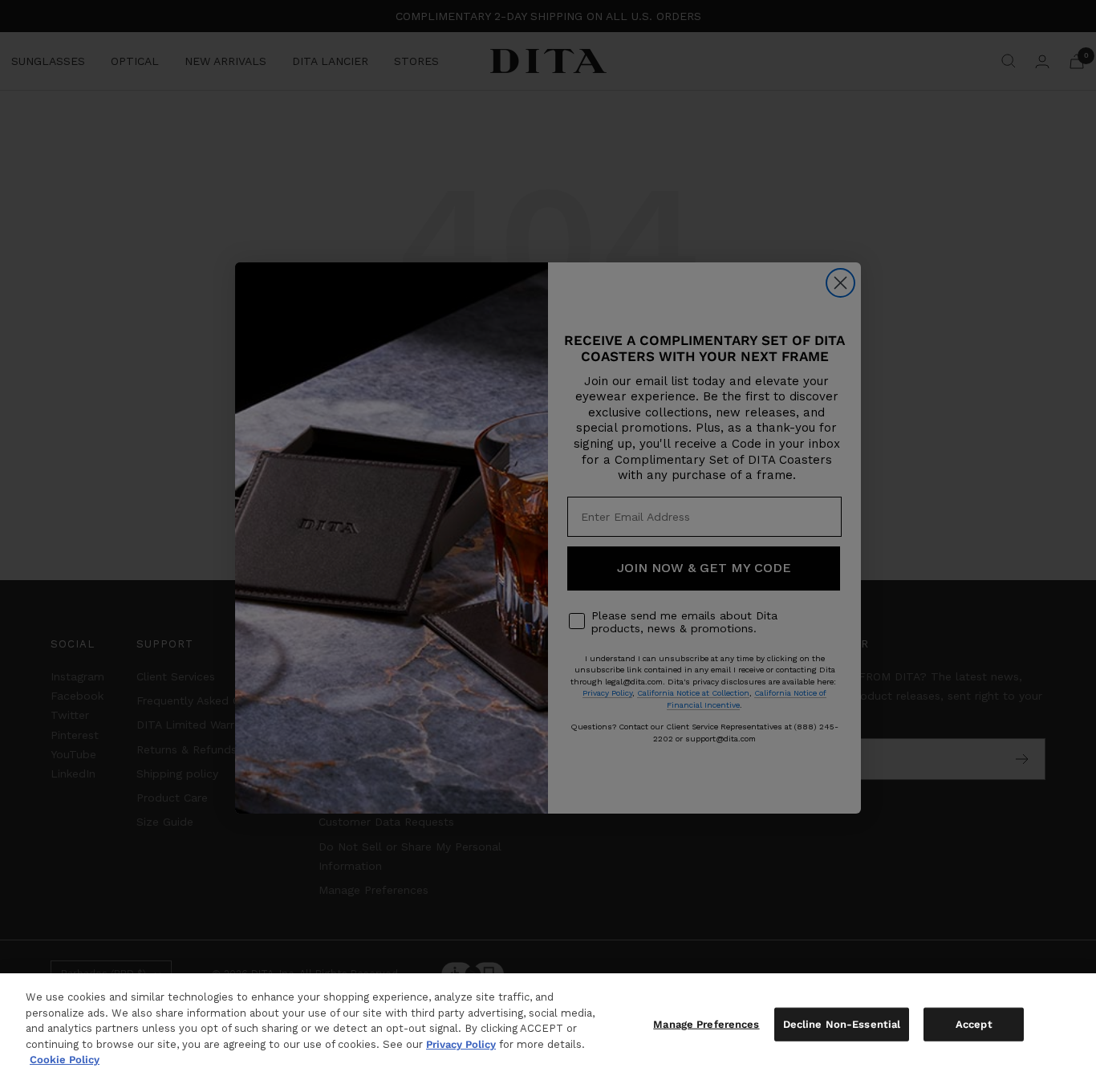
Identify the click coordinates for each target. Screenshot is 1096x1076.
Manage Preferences (706, 1024)
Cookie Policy (64, 1060)
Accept (974, 1024)
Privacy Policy (461, 1044)
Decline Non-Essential (842, 1024)
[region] (548, 1024)
